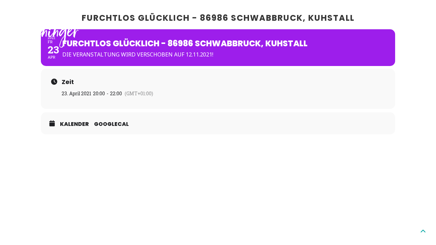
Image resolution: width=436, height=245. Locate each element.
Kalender (74, 124)
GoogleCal (111, 124)
